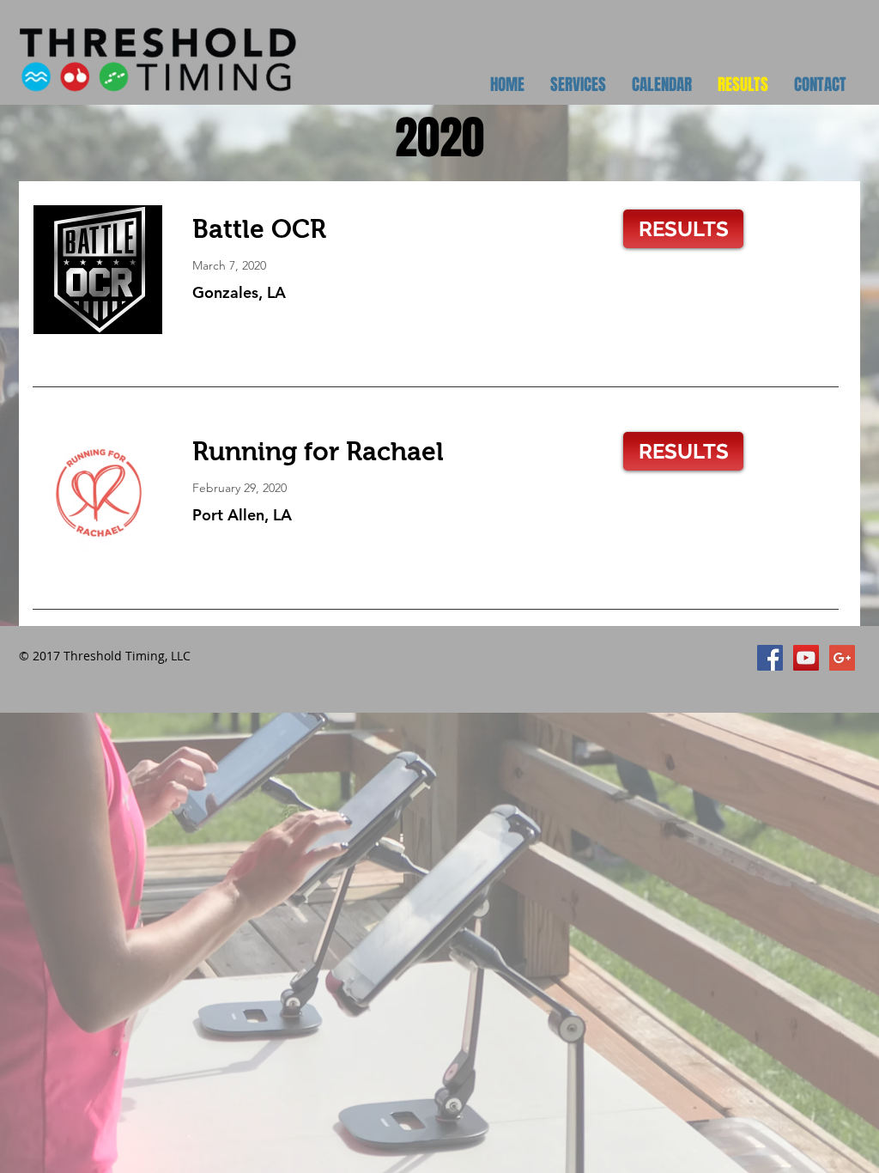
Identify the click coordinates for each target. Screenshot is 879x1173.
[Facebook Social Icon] (770, 658)
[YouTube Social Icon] (806, 658)
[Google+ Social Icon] (842, 658)
